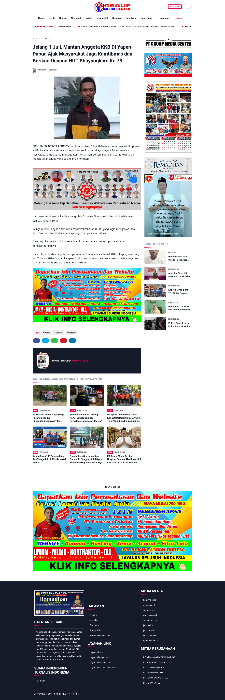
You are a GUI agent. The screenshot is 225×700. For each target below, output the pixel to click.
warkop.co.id (149, 610)
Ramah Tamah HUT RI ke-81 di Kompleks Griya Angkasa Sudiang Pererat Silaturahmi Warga (110, 26)
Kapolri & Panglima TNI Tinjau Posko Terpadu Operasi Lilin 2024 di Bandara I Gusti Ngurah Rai (179, 291)
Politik (88, 18)
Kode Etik (94, 620)
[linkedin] (72, 340)
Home (41, 18)
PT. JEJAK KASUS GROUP (154, 662)
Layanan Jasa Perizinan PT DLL (104, 667)
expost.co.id (149, 605)
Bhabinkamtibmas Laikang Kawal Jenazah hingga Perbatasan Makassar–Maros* (86, 417)
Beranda (36, 38)
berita (47, 332)
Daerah (63, 18)
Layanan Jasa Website (100, 662)
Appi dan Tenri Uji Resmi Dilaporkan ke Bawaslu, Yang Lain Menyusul (179, 275)
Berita (52, 18)
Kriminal (117, 18)
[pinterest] (46, 6)
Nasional (76, 18)
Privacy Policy (96, 630)
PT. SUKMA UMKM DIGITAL (155, 677)
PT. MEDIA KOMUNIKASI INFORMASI (159, 657)
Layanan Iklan (96, 652)
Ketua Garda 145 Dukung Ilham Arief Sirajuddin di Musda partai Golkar (49, 459)
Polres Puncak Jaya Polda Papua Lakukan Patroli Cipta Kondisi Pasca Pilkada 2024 (179, 325)
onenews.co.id (150, 615)
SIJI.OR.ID (41, 681)
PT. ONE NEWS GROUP (153, 667)
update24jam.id (150, 640)
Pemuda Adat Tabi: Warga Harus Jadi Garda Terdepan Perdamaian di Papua (179, 258)
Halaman (164, 18)
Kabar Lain (146, 18)
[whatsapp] (42, 6)
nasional (47, 38)
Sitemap (175, 6)
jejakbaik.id (148, 625)
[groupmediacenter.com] (112, 11)
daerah (59, 332)
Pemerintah (102, 18)
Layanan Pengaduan (99, 657)
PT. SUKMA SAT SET (152, 682)
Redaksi (93, 615)
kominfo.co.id (149, 599)
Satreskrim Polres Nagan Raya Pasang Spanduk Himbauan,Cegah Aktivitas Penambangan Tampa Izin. (49, 418)
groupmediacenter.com (66, 694)
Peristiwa (131, 18)
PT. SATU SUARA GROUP (154, 672)
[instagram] (50, 6)
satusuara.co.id (150, 620)
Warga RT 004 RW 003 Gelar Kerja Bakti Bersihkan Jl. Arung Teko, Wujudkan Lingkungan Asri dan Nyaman (124, 418)
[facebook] (34, 6)
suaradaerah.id (150, 635)
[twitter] (38, 6)
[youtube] (53, 6)
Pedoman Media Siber (100, 635)
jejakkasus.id (149, 630)
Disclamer (94, 625)
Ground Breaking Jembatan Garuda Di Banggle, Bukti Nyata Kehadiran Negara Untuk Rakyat (86, 459)
